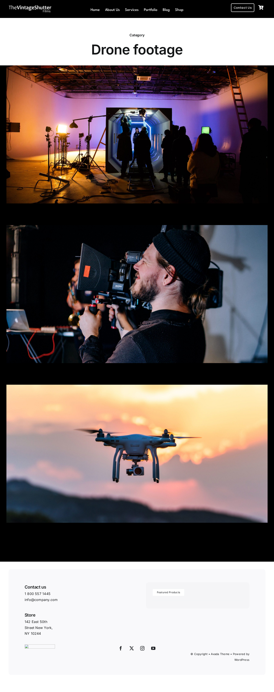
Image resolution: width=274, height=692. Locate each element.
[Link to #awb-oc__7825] (260, 7)
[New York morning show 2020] (137, 228)
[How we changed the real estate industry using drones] (137, 387)
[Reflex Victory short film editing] (137, 68)
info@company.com (41, 600)
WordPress (241, 659)
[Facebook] (121, 648)
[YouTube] (153, 648)
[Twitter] (132, 648)
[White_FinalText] (30, 6)
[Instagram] (142, 648)
